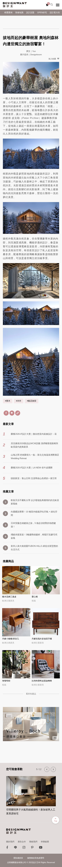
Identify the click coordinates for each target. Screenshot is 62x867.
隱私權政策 (18, 858)
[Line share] (11, 413)
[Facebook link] (7, 848)
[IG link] (24, 848)
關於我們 (10, 841)
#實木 (7, 401)
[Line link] (15, 848)
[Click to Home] (15, 4)
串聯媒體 (45, 841)
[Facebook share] (6, 413)
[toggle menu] (58, 5)
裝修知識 (19, 12)
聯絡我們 (33, 841)
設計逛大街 (55, 12)
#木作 (18, 401)
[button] (46, 769)
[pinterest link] (32, 848)
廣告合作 (22, 841)
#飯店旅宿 (31, 401)
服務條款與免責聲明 (35, 858)
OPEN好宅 (42, 12)
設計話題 (30, 12)
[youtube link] (40, 848)
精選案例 (8, 12)
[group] (31, 794)
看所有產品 (31, 694)
